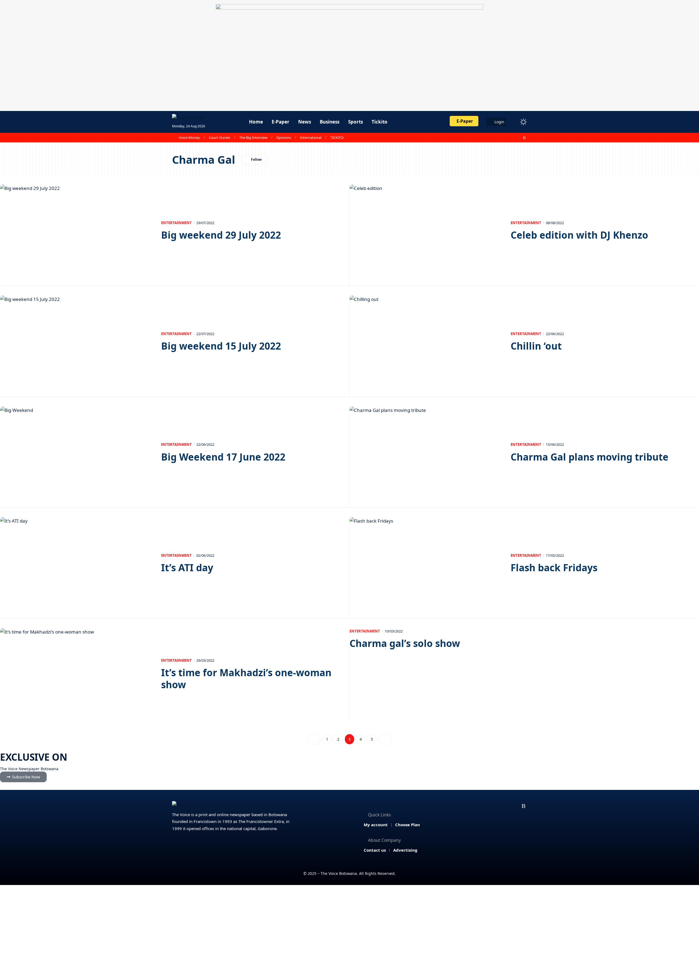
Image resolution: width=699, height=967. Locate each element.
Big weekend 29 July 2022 (221, 234)
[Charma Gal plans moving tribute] (426, 452)
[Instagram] (513, 138)
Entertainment (176, 222)
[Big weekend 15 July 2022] (76, 341)
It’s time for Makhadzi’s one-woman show (246, 678)
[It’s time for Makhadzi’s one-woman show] (76, 674)
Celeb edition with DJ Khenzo (579, 234)
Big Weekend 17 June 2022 (223, 456)
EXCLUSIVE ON (33, 757)
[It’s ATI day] (76, 563)
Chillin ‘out (536, 345)
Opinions (283, 137)
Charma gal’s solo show (405, 643)
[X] (500, 138)
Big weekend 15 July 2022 (221, 345)
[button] (513, 122)
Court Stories (219, 137)
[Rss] (524, 138)
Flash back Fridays (554, 567)
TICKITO (336, 137)
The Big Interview (253, 137)
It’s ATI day (187, 567)
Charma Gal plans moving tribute (589, 456)
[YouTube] (506, 138)
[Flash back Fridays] (426, 563)
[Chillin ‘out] (426, 341)
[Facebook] (494, 138)
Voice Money (189, 137)
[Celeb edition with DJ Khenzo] (426, 230)
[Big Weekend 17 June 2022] (76, 452)
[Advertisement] (349, 926)
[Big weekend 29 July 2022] (76, 230)
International (310, 137)
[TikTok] (519, 138)
